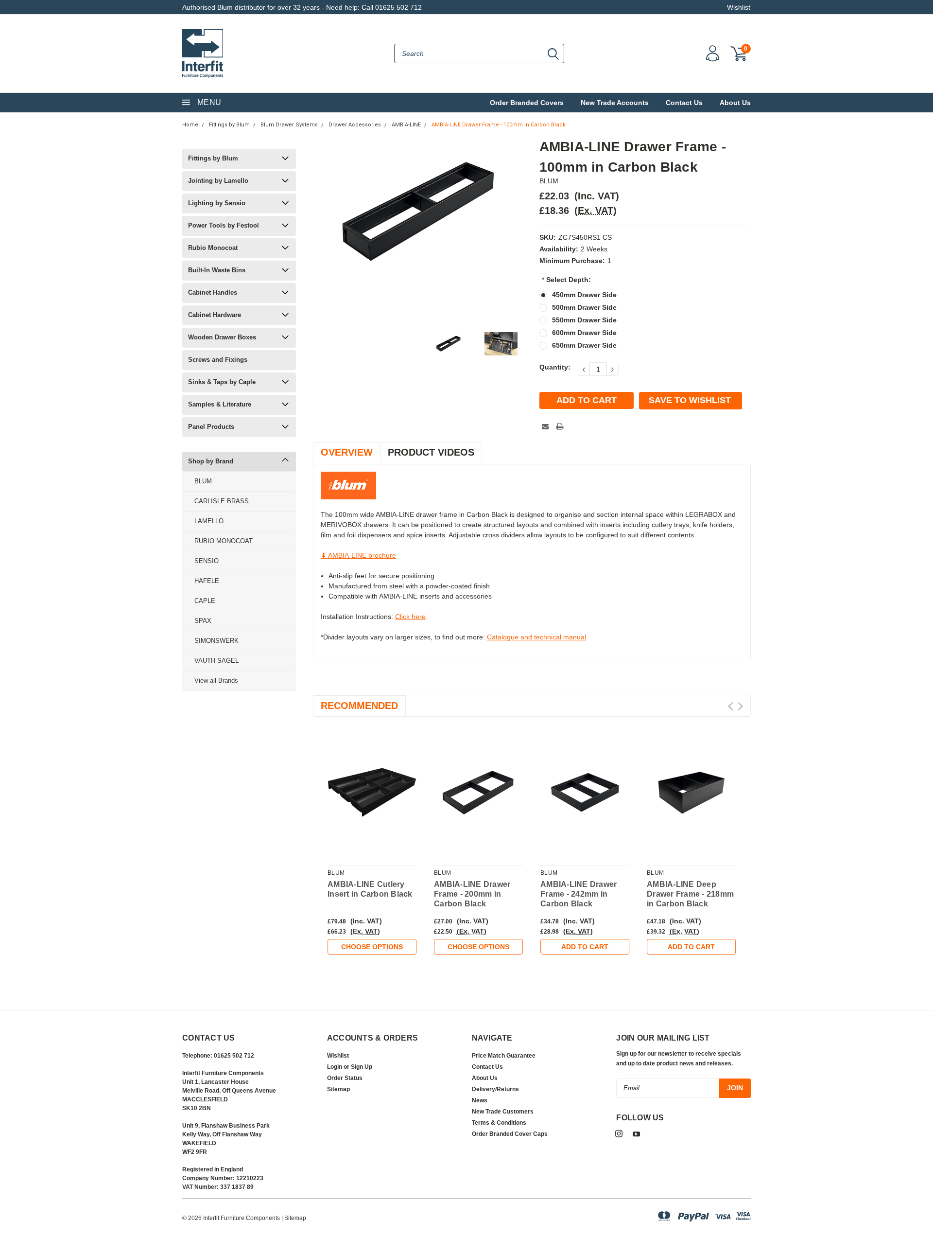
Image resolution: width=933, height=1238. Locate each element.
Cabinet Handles (212, 292)
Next (740, 706)
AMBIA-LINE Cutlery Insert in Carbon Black (370, 889)
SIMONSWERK (216, 640)
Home (190, 125)
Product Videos (431, 452)
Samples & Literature (219, 404)
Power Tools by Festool (223, 225)
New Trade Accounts (615, 102)
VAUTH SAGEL (216, 660)
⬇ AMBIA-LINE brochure (358, 555)
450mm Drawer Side (584, 295)
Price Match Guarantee (504, 1055)
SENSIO (206, 561)
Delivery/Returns (495, 1089)
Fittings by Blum (229, 125)
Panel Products (211, 426)
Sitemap (338, 1089)
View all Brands (216, 680)
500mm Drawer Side (584, 307)
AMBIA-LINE (406, 125)
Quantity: (554, 367)
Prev (730, 706)
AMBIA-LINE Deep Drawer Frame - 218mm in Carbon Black (690, 894)
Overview (347, 452)
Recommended (359, 705)
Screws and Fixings (217, 359)
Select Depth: (566, 279)
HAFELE (206, 580)
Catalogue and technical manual (536, 637)
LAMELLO (209, 521)
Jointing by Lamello (218, 180)
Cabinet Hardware (214, 314)
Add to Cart (584, 947)
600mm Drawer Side (584, 332)
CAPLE (204, 600)
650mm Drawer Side (584, 345)
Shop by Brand (210, 461)
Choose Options (372, 947)
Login (334, 1066)
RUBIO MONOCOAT (223, 541)
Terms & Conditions (499, 1122)
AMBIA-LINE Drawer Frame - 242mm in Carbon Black (578, 894)
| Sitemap (293, 1218)
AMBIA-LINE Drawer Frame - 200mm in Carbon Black (472, 894)
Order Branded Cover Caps (510, 1134)
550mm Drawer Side (584, 320)
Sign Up (361, 1066)
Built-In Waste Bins (216, 270)
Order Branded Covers (527, 102)
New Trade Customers (503, 1111)
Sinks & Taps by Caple (222, 382)
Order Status (345, 1078)
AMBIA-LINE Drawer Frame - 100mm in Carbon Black (499, 125)
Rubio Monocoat (213, 247)
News (479, 1100)
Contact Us (684, 102)
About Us (735, 102)
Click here (410, 616)
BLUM (203, 481)
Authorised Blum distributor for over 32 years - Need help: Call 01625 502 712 (302, 7)
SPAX (202, 620)
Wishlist (738, 7)
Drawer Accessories (354, 125)
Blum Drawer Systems (289, 125)
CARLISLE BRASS (221, 501)
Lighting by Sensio (216, 203)
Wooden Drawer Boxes (222, 337)
